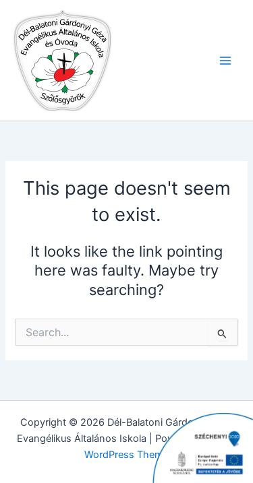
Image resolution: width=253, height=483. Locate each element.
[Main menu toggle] (225, 60)
